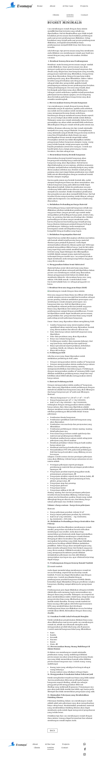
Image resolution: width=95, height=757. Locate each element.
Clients (56, 15)
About (52, 6)
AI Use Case (68, 6)
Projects (84, 6)
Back (52, 730)
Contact (84, 15)
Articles (70, 15)
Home (40, 6)
